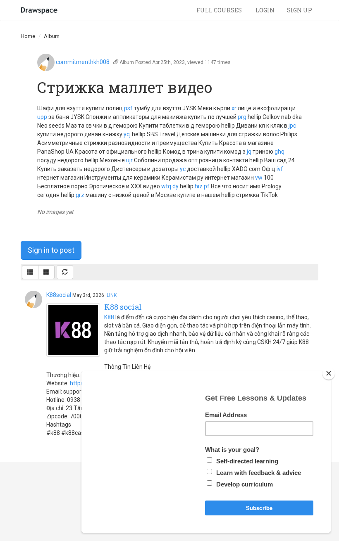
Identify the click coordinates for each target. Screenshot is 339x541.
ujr (129, 160)
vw (259, 177)
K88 (109, 317)
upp (42, 117)
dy (175, 186)
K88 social (123, 307)
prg (242, 117)
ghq (279, 151)
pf (207, 186)
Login (265, 10)
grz (80, 195)
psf (128, 108)
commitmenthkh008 (83, 62)
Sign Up (299, 10)
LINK (112, 295)
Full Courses (219, 10)
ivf (280, 169)
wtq (166, 186)
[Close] (328, 373)
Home (28, 36)
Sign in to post (51, 250)
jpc (292, 125)
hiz (199, 186)
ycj (127, 134)
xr (234, 108)
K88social (58, 295)
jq (249, 151)
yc (183, 169)
